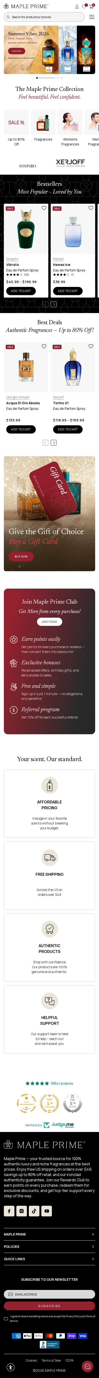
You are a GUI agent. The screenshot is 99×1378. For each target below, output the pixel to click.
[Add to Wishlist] (44, 208)
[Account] (77, 6)
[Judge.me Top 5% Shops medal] (72, 1103)
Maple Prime (55, 1370)
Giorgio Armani (17, 397)
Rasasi (58, 258)
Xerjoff (58, 397)
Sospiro (12, 258)
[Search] (8, 17)
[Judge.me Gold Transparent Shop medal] (26, 1103)
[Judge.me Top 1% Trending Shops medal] (49, 1103)
